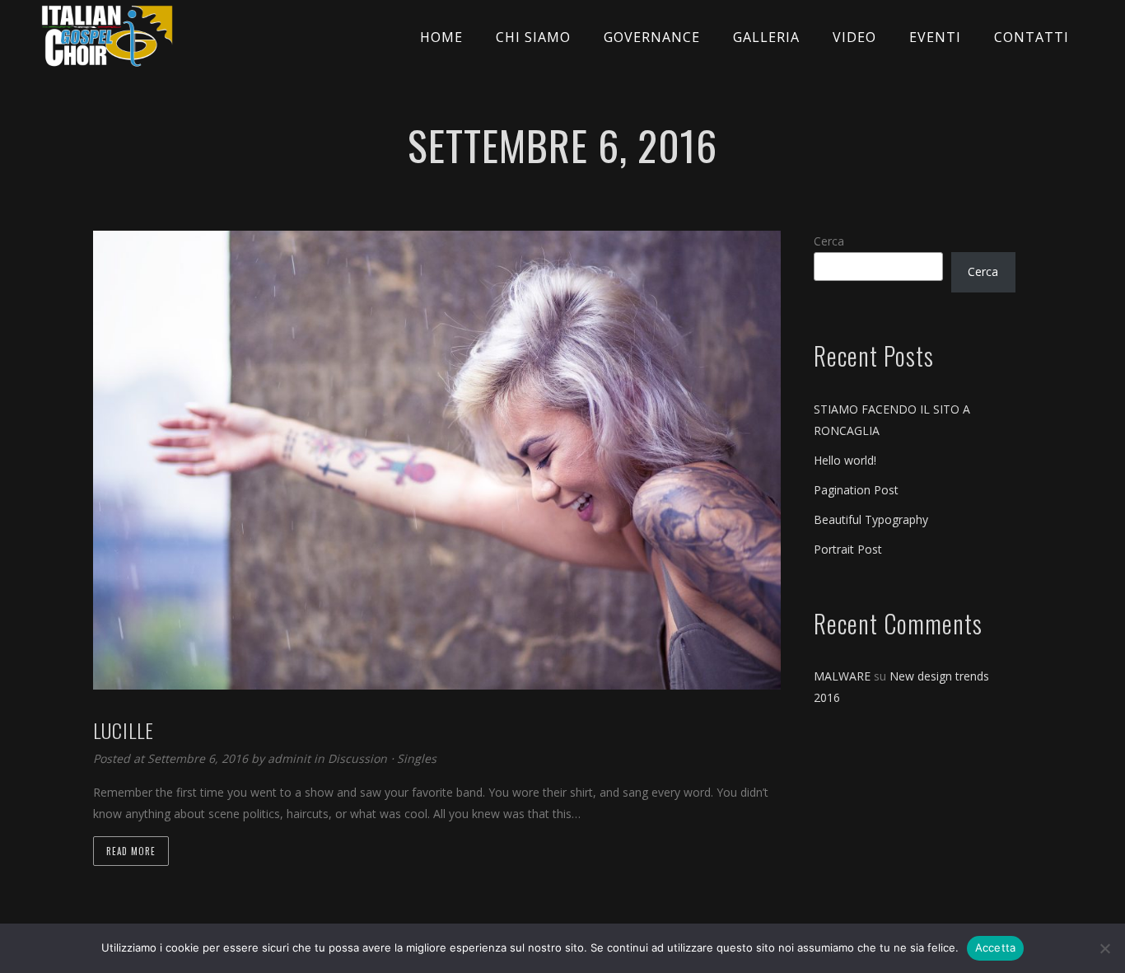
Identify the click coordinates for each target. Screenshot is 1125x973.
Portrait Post (848, 549)
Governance (652, 37)
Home (441, 37)
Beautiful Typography (871, 519)
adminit (291, 758)
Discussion (357, 758)
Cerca (829, 241)
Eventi (935, 37)
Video (854, 37)
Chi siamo (533, 37)
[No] (1104, 948)
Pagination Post (856, 490)
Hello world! (845, 460)
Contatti (1031, 37)
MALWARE (842, 676)
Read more (131, 851)
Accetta (995, 947)
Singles (416, 758)
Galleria (766, 37)
